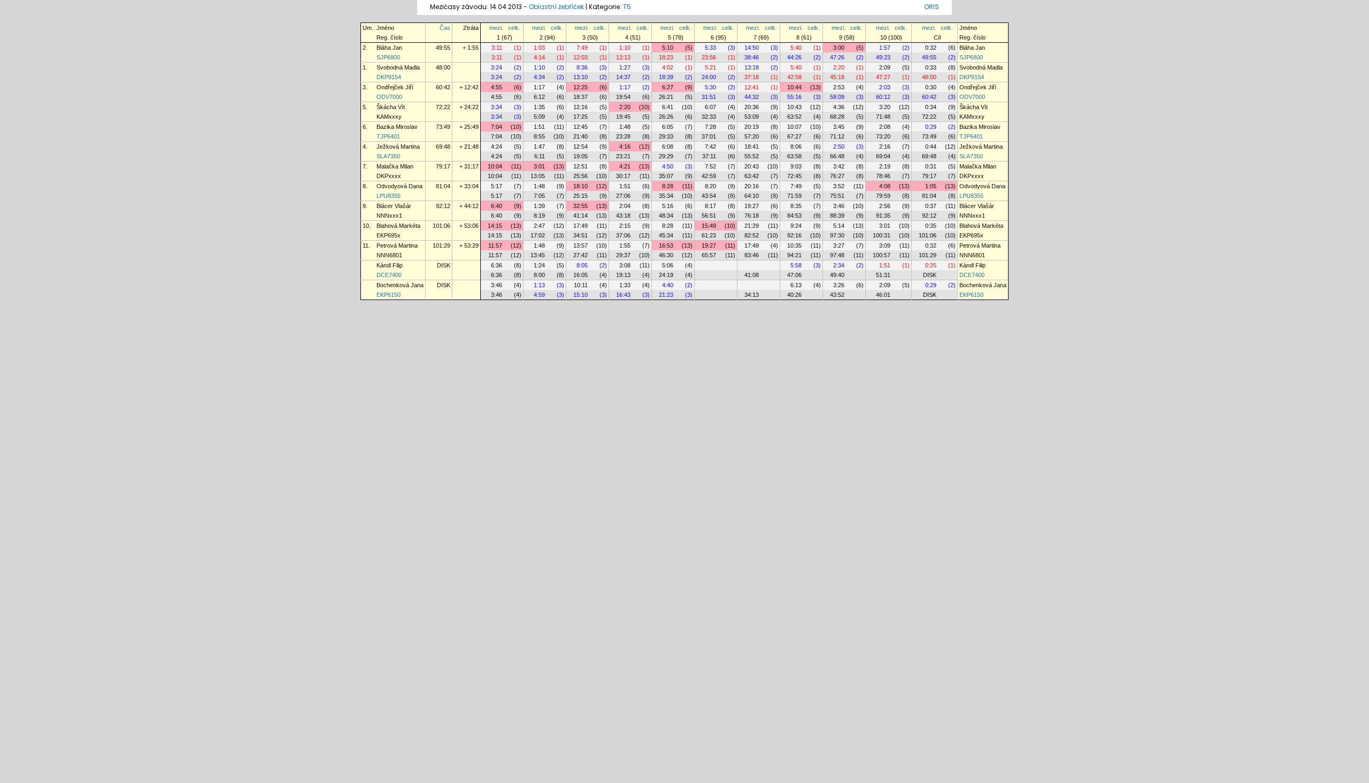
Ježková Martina (398, 146)
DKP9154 (388, 77)
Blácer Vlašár (393, 206)
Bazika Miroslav (397, 127)
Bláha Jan (389, 47)
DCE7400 (389, 275)
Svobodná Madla (398, 67)
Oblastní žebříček (556, 6)
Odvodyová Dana (399, 186)
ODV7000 (389, 97)
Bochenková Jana (400, 285)
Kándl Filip (389, 265)
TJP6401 (388, 136)
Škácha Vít (390, 107)
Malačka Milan (394, 166)
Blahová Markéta (398, 225)
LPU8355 (388, 196)
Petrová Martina (397, 245)
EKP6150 (388, 294)
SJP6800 (388, 57)
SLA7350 (388, 156)
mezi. (496, 28)
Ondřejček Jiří (394, 87)
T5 (627, 6)
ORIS (931, 6)
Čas (445, 28)
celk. (514, 28)
